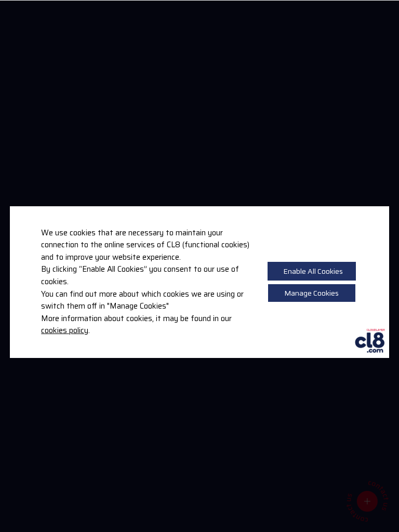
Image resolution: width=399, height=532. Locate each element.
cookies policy (64, 330)
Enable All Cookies (313, 271)
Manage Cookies (311, 293)
